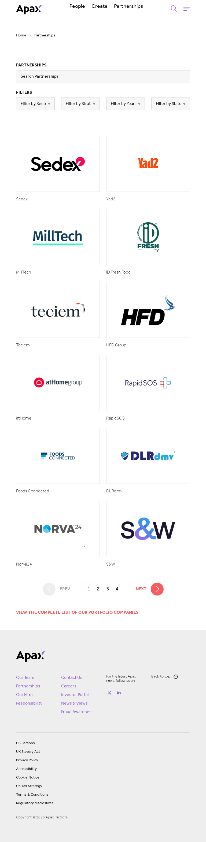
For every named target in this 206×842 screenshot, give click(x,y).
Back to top (160, 677)
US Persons (25, 743)
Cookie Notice (27, 778)
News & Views (74, 703)
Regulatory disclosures (35, 803)
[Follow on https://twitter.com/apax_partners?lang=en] (109, 693)
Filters (24, 93)
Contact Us (71, 678)
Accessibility (26, 769)
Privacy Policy (27, 760)
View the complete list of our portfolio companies (77, 613)
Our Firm (24, 695)
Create (99, 6)
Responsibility (29, 703)
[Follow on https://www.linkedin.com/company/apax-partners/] (119, 693)
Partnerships (128, 6)
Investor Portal (75, 695)
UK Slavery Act (28, 752)
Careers (68, 686)
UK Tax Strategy (29, 786)
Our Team (25, 678)
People (77, 6)
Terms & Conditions (32, 795)
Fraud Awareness (77, 712)
